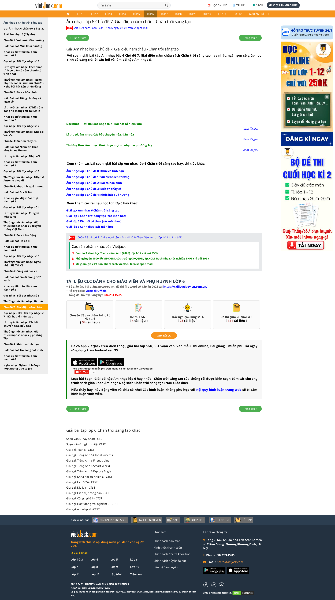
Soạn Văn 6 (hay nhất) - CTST (85, 439)
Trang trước (78, 37)
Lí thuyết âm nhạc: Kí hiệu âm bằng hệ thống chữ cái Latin (23, 109)
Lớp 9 (192, 14)
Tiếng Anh (136, 574)
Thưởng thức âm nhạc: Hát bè (23, 301)
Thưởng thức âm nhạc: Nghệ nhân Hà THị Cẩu (22, 263)
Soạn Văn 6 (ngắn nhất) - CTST (86, 444)
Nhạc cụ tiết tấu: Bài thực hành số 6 (20, 357)
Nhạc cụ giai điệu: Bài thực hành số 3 (21, 199)
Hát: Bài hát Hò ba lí (16, 241)
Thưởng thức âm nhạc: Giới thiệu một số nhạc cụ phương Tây (22, 335)
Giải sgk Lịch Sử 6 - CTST (82, 482)
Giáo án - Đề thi (259, 14)
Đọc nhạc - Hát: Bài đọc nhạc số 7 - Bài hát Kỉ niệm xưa (23, 314)
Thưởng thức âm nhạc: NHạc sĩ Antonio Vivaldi (23, 178)
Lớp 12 (238, 14)
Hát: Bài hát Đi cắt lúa (17, 192)
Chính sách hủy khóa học (170, 561)
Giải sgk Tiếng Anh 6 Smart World (88, 466)
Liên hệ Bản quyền (166, 567)
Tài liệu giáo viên (150, 520)
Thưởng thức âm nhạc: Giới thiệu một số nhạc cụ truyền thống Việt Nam (22, 226)
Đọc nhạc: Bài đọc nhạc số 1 (21, 61)
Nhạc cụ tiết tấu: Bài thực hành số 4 (20, 248)
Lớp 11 (222, 14)
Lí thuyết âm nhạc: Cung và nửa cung (21, 214)
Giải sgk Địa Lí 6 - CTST (80, 487)
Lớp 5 (136, 14)
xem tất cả (164, 335)
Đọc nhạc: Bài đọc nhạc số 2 (21, 126)
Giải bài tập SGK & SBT (113, 520)
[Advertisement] (164, 91)
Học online (219, 5)
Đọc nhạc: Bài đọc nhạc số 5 (21, 256)
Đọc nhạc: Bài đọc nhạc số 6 (21, 295)
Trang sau (249, 37)
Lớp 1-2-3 (77, 559)
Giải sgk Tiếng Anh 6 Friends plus (87, 460)
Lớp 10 (207, 14)
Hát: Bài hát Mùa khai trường (22, 46)
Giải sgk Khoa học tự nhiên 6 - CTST (89, 477)
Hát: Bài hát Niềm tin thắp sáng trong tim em (20, 148)
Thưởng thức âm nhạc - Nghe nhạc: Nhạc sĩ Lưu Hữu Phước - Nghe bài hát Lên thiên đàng (23, 83)
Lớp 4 (122, 14)
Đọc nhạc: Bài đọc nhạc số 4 (21, 207)
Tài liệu (241, 5)
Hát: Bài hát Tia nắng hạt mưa (23, 350)
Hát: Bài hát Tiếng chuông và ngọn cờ (22, 99)
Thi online (223, 520)
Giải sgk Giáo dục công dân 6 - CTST (89, 493)
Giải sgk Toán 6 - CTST (80, 450)
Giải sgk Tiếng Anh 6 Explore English (89, 471)
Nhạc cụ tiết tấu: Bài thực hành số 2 (20, 118)
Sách (259, 5)
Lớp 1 (80, 14)
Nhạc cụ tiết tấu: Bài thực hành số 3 (20, 163)
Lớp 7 (164, 14)
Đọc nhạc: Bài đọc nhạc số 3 (21, 171)
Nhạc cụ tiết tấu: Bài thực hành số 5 (20, 287)
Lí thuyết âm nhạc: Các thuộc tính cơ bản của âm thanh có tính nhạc (22, 70)
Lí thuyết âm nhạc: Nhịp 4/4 (21, 156)
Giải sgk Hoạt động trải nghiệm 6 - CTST (92, 504)
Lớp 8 (178, 14)
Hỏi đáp (247, 520)
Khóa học (197, 520)
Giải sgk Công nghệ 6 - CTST (84, 498)
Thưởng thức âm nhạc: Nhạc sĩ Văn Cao (23, 133)
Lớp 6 (150, 14)
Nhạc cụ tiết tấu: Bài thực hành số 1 (20, 53)
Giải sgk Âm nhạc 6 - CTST (83, 509)
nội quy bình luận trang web (218, 389)
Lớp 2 (94, 14)
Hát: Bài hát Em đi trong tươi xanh (22, 278)
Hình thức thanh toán (168, 548)
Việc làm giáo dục (285, 5)
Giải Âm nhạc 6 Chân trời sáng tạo (23, 28)
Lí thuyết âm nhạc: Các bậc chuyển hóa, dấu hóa (21, 323)
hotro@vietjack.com (230, 562)
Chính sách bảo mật (167, 541)
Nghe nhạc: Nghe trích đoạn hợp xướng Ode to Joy (21, 366)
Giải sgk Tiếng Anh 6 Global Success (89, 455)
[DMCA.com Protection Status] (245, 593)
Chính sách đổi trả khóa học (172, 554)
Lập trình (116, 574)
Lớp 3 (108, 14)
